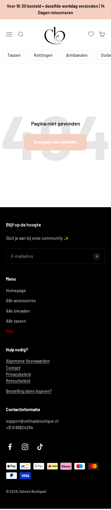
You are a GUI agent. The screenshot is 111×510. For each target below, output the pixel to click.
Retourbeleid (18, 380)
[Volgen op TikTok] (40, 447)
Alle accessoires (21, 300)
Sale (10, 331)
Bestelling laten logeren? (29, 391)
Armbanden (77, 55)
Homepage (16, 290)
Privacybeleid (18, 374)
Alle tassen (16, 321)
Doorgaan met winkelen (55, 141)
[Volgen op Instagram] (25, 447)
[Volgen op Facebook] (10, 447)
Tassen (14, 55)
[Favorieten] (91, 34)
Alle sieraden (18, 310)
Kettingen (43, 55)
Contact (13, 367)
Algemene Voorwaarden (28, 360)
